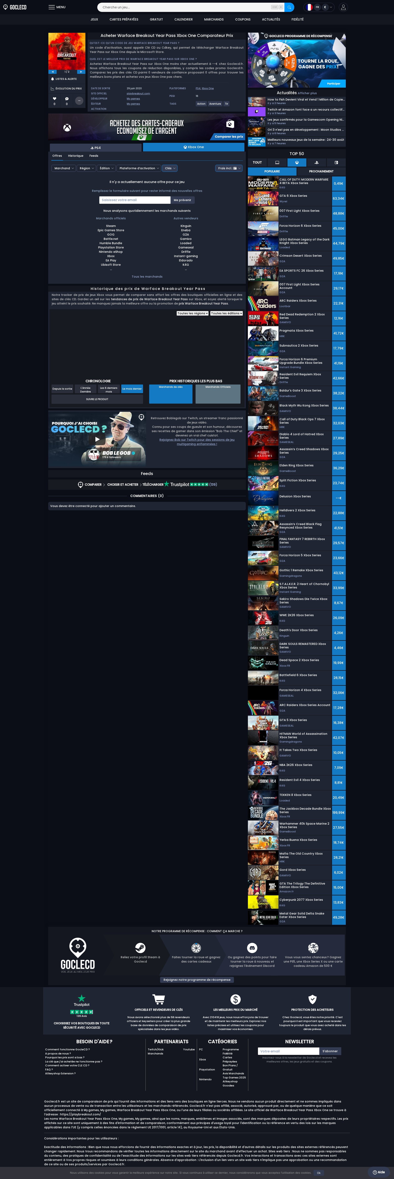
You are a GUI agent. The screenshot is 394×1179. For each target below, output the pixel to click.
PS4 (198, 88)
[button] (343, 7)
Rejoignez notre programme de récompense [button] (197, 980)
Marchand (62, 168)
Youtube (189, 1049)
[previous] (52, 72)
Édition (105, 168)
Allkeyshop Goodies (230, 1083)
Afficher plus (307, 93)
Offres (57, 156)
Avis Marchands (233, 1073)
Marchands (155, 1053)
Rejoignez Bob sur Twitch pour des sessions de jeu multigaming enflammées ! (197, 442)
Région (85, 168)
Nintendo (205, 1079)
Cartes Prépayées (230, 1059)
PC (201, 1049)
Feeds (93, 156)
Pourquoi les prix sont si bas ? (65, 1057)
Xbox (202, 1059)
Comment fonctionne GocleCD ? (67, 1049)
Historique (75, 156)
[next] (81, 72)
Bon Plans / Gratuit (230, 1067)
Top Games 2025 (234, 1077)
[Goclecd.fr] (14, 7)
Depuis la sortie (62, 388)
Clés (168, 168)
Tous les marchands (147, 277)
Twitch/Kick (156, 1049)
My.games (133, 98)
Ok (319, 1172)
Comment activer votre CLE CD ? (67, 1065)
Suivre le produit (97, 399)
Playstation (207, 1069)
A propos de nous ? (58, 1053)
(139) (212, 484)
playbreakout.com (138, 93)
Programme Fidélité (231, 1051)
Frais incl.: (225, 168)
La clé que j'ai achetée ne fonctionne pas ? (73, 1061)
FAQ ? (49, 1069)
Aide (381, 1172)
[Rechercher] (289, 7)
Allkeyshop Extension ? (60, 1073)
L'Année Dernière (85, 389)
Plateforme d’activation (137, 168)
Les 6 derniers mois (108, 389)
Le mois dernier (132, 388)
